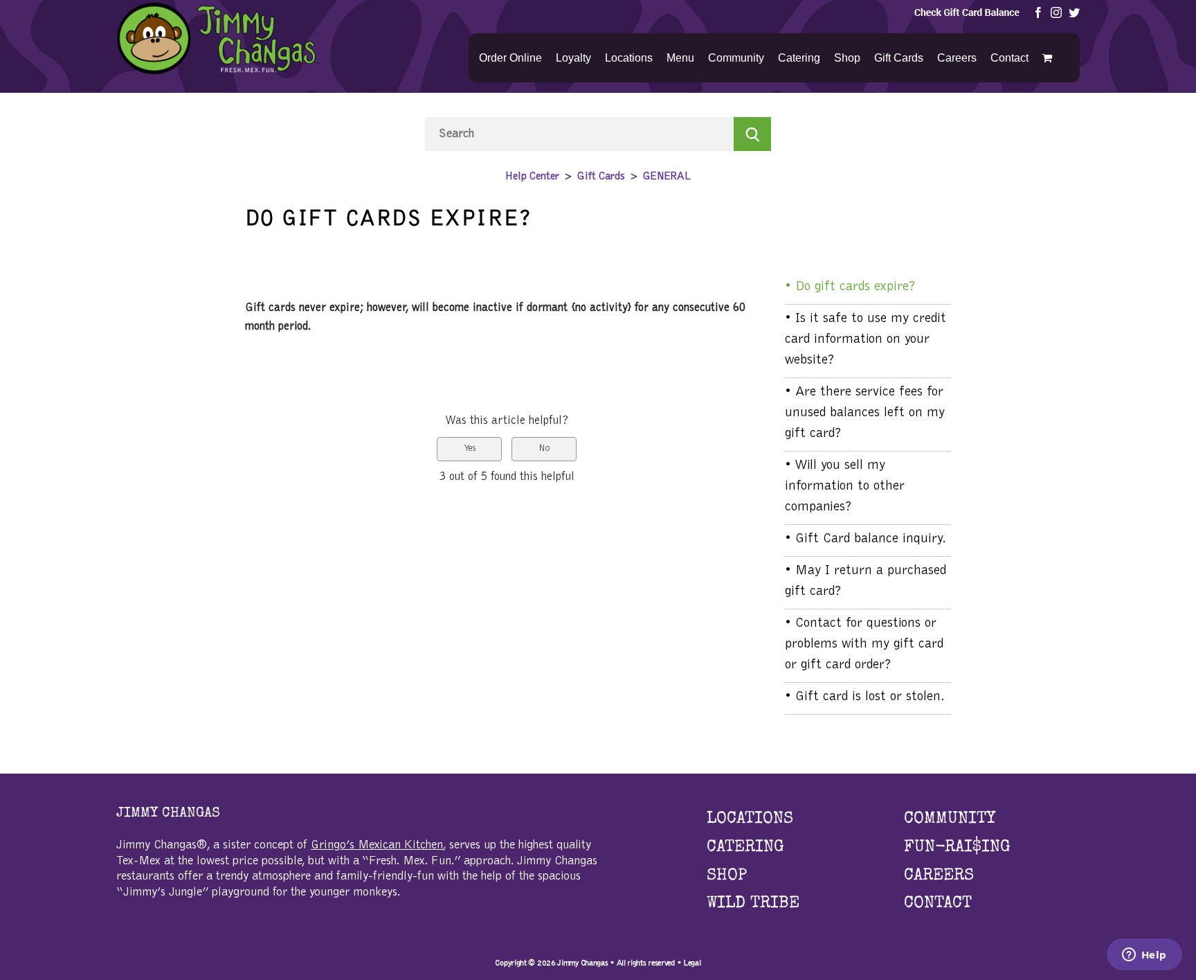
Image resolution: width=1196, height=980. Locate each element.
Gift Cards (601, 176)
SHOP (727, 876)
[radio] (469, 449)
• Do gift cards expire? (850, 287)
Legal (692, 963)
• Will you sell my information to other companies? (845, 486)
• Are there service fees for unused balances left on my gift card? (865, 412)
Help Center (532, 176)
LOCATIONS (750, 819)
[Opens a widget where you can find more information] (1144, 955)
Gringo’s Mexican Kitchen (377, 845)
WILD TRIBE (753, 904)
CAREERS (939, 876)
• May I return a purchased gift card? (865, 581)
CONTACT (938, 904)
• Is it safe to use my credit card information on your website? (865, 339)
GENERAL (667, 176)
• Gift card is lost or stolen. (865, 697)
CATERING (745, 847)
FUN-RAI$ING (957, 847)
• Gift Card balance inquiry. (865, 539)
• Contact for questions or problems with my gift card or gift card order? (864, 644)
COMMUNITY (949, 819)
